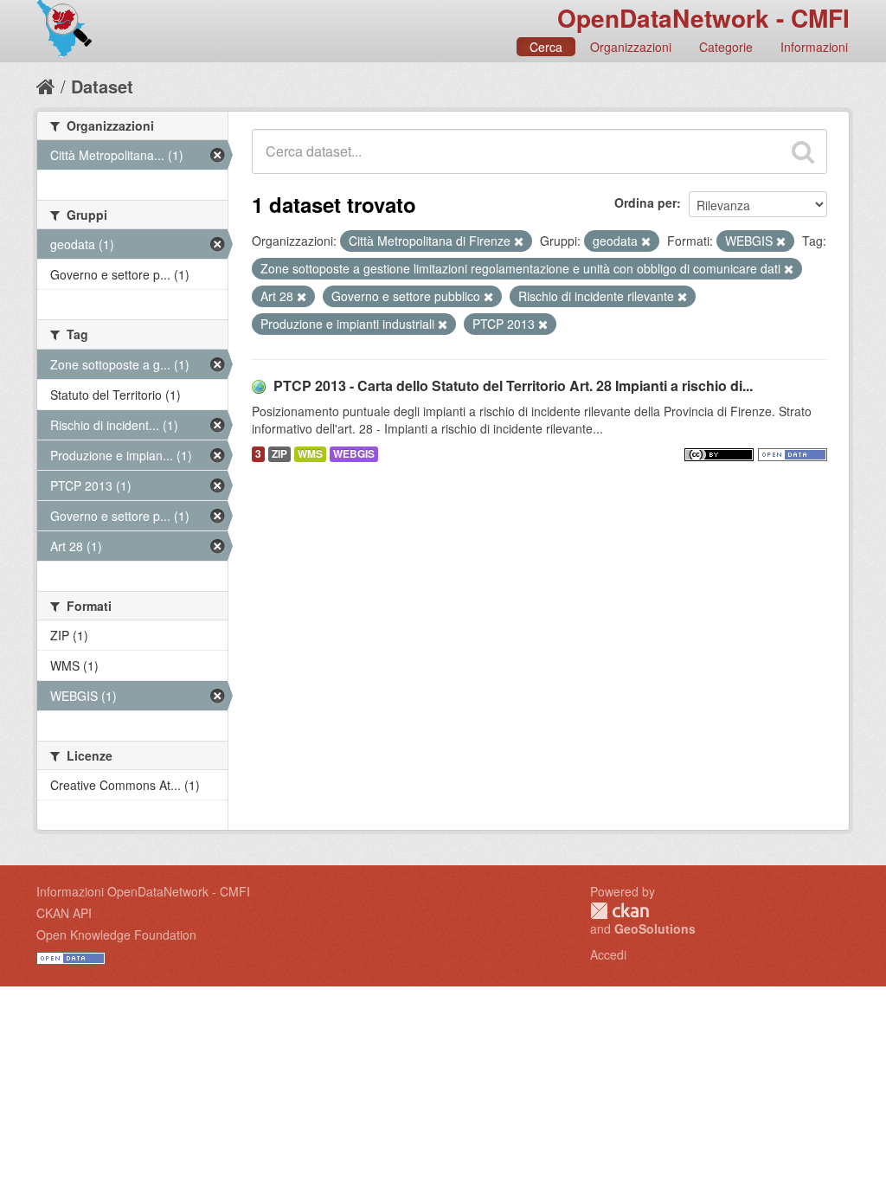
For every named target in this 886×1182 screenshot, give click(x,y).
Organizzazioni (630, 46)
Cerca (546, 46)
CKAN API (64, 913)
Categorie (726, 46)
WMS (310, 453)
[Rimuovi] (518, 241)
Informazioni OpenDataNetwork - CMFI (143, 891)
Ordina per (645, 202)
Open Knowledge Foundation (116, 934)
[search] (803, 151)
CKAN (619, 911)
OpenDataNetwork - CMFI (703, 17)
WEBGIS (354, 453)
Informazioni (814, 46)
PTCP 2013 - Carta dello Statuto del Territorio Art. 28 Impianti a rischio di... (513, 385)
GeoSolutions (655, 928)
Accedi (608, 954)
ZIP (279, 453)
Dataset (102, 86)
